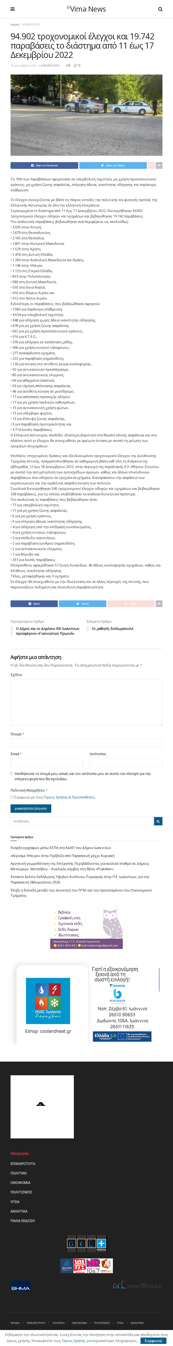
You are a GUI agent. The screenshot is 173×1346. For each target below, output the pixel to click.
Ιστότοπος (98, 754)
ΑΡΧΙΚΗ (15, 1323)
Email (16, 754)
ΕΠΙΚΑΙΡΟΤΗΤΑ (31, 24)
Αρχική (15, 24)
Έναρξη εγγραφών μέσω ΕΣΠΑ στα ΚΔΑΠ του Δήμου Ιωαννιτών (61, 847)
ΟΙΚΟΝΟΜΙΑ (20, 1182)
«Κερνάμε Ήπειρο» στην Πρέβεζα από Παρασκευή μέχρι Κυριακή (62, 855)
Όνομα (17, 734)
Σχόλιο (16, 674)
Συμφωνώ (153, 1340)
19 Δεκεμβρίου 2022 (23, 65)
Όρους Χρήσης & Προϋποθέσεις (69, 797)
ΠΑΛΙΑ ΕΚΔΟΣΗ (23, 1220)
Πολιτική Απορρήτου (29, 790)
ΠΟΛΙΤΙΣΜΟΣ (21, 1192)
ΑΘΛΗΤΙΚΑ (19, 1211)
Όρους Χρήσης (74, 1340)
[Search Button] (158, 821)
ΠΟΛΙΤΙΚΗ (19, 1173)
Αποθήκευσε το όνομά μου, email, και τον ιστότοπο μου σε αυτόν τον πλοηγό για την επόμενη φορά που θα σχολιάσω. (83, 776)
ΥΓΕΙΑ (15, 1201)
